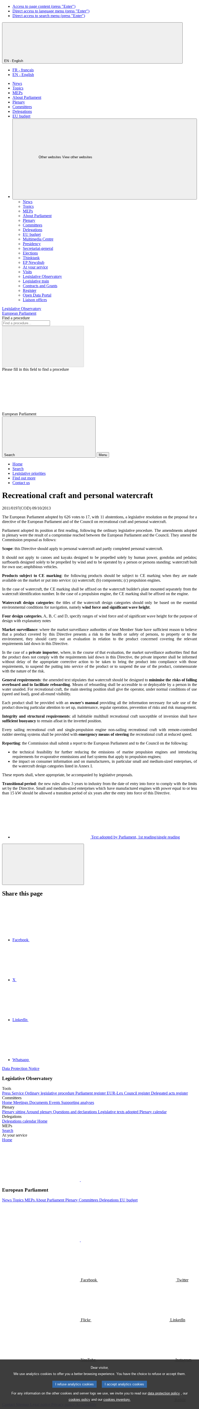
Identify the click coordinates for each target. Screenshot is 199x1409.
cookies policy (79, 1399)
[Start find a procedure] (43, 346)
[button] (80, 1180)
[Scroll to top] (43, 864)
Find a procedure (16, 318)
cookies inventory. (117, 1399)
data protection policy (164, 1393)
